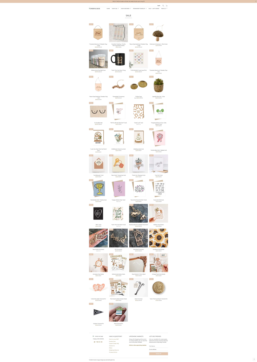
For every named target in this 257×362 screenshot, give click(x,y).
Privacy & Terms (113, 352)
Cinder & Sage (96, 360)
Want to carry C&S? (114, 339)
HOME (108, 8)
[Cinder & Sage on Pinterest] (97, 341)
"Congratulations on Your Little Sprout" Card (158, 111)
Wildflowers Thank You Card (118, 137)
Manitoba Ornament (138, 238)
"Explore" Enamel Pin (98, 312)
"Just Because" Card (98, 163)
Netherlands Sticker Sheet (118, 262)
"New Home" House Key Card (118, 163)
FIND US (163, 8)
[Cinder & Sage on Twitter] (94, 341)
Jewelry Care (112, 341)
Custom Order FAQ (114, 343)
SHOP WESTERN (125, 8)
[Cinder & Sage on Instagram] (99, 341)
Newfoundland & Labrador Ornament (138, 213)
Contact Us (112, 345)
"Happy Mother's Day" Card (118, 188)
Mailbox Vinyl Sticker (158, 213)
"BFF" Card (98, 213)
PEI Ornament (118, 238)
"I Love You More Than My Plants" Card (98, 137)
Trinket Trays (138, 85)
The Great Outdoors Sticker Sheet (118, 287)
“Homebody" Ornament (118, 85)
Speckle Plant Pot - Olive (158, 85)
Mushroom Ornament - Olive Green (158, 32)
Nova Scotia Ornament (98, 238)
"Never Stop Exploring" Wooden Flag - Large (138, 32)
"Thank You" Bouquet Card (138, 163)
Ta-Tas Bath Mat (98, 111)
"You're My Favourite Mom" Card (138, 188)
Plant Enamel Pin (118, 312)
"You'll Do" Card (158, 163)
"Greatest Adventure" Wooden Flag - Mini (158, 59)
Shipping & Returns (114, 350)
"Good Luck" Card (138, 111)
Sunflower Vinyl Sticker (158, 238)
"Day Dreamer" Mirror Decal (138, 262)
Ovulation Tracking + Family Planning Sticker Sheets (118, 32)
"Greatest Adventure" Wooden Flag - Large (98, 32)
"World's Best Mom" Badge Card (158, 138)
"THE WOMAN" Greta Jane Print (138, 59)
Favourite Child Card (158, 188)
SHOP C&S (115, 8)
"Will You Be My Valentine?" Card (118, 111)
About (110, 347)
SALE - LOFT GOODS (154, 8)
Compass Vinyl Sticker (98, 262)
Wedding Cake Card (138, 137)
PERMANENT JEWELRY (139, 8)
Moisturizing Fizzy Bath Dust (98, 59)
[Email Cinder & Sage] (101, 341)
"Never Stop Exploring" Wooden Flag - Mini (98, 85)
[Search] (163, 5)
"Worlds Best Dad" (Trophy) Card (98, 188)
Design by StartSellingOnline (107, 360)
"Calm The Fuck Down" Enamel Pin (158, 287)
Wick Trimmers (138, 287)
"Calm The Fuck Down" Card (118, 213)
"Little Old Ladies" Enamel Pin (98, 287)
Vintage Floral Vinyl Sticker (158, 262)
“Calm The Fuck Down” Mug (118, 59)
